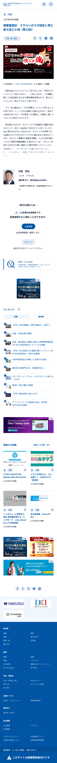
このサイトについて (10, 736)
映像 (5, 637)
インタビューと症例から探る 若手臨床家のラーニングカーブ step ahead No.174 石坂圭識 (14, 518)
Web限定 (6, 664)
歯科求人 (6, 708)
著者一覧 (6, 640)
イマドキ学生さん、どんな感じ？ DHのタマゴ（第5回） (41, 477)
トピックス (35, 660)
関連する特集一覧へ (42, 444)
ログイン (28, 242)
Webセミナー (36, 680)
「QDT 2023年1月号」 (24, 84)
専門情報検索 (36, 700)
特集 (10, 14)
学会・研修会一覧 (10, 680)
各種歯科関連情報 (37, 740)
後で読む (34, 667)
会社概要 (6, 725)
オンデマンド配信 (37, 684)
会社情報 (6, 720)
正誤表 (33, 640)
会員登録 (28, 226)
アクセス (34, 725)
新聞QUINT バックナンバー (41, 664)
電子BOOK (34, 637)
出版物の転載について (11, 740)
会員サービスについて (11, 700)
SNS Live (6, 684)
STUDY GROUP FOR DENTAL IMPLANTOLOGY (14, 475)
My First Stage (8, 667)
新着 (5, 657)
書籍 (5, 633)
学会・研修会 (8, 676)
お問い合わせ (31, 750)
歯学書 (5, 628)
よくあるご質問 (18, 750)
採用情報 (6, 729)
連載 (32, 657)
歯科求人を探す (9, 712)
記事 (5, 652)
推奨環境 (6, 750)
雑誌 (32, 633)
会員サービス (8, 696)
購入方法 (6, 644)
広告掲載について (37, 736)
